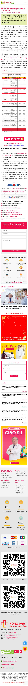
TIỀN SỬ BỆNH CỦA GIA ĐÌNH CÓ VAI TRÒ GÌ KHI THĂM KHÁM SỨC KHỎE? (14, 307)
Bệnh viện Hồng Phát (21, 190)
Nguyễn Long (16, 12)
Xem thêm (24, 391)
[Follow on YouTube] (21, 651)
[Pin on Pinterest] (14, 185)
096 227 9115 (16, 225)
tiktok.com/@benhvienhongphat (13, 212)
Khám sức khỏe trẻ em (20, 193)
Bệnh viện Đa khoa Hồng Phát (10, 190)
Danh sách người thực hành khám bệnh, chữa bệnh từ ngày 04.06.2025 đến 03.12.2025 (14, 418)
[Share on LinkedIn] (16, 185)
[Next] (27, 297)
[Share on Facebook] (8, 185)
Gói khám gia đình (5, 7)
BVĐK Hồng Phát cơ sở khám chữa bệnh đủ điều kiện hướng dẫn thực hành (14, 395)
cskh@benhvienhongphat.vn (16, 145)
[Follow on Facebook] (15, 651)
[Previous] (0, 297)
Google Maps (8, 630)
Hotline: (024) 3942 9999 (16, 282)
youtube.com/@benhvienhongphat (14, 208)
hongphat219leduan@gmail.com (11, 635)
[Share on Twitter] (11, 185)
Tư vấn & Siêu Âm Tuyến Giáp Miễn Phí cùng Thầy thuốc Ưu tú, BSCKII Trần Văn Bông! (14, 333)
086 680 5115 (18, 218)
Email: (6, 145)
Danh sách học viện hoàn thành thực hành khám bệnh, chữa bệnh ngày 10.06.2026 (14, 411)
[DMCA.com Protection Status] (7, 652)
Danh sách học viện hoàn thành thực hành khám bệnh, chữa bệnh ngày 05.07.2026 (14, 403)
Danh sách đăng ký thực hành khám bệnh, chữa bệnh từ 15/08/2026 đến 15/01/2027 (14, 387)
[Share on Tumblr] (19, 185)
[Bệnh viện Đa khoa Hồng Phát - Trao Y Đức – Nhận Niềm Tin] (7, 2)
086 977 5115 (11, 634)
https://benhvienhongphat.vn (12, 207)
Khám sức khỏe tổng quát (10, 193)
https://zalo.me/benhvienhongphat (14, 214)
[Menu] (25, 2)
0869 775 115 (11, 218)
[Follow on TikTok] (18, 651)
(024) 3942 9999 (13, 216)
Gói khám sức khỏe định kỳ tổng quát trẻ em (10, 191)
